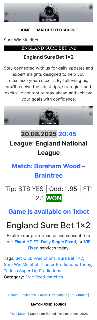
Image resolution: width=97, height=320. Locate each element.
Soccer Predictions (22, 295)
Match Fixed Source (57, 30)
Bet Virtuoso (78, 295)
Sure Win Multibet (21, 264)
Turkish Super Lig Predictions (32, 270)
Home (25, 30)
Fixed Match (18, 314)
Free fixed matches (44, 276)
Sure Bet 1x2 (70, 258)
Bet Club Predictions (36, 258)
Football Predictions (52, 295)
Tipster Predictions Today (66, 264)
